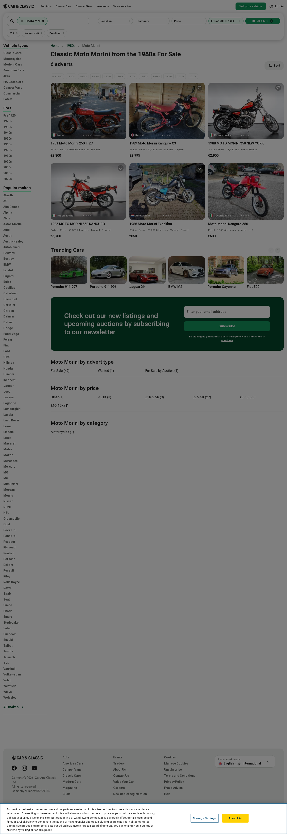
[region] (143, 818)
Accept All (235, 818)
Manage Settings (204, 818)
